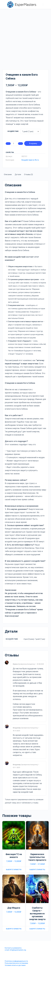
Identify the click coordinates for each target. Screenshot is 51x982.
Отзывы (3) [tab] (28, 174)
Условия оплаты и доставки (15, 965)
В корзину (33, 143)
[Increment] (20, 143)
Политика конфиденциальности (16, 961)
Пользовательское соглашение (16, 963)
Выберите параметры (13, 869)
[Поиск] (40, 4)
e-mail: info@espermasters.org (15, 950)
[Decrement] (8, 143)
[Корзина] (46, 4)
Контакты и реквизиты (13, 948)
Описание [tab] (8, 174)
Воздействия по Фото (30, 160)
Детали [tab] (18, 174)
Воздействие (13, 131)
